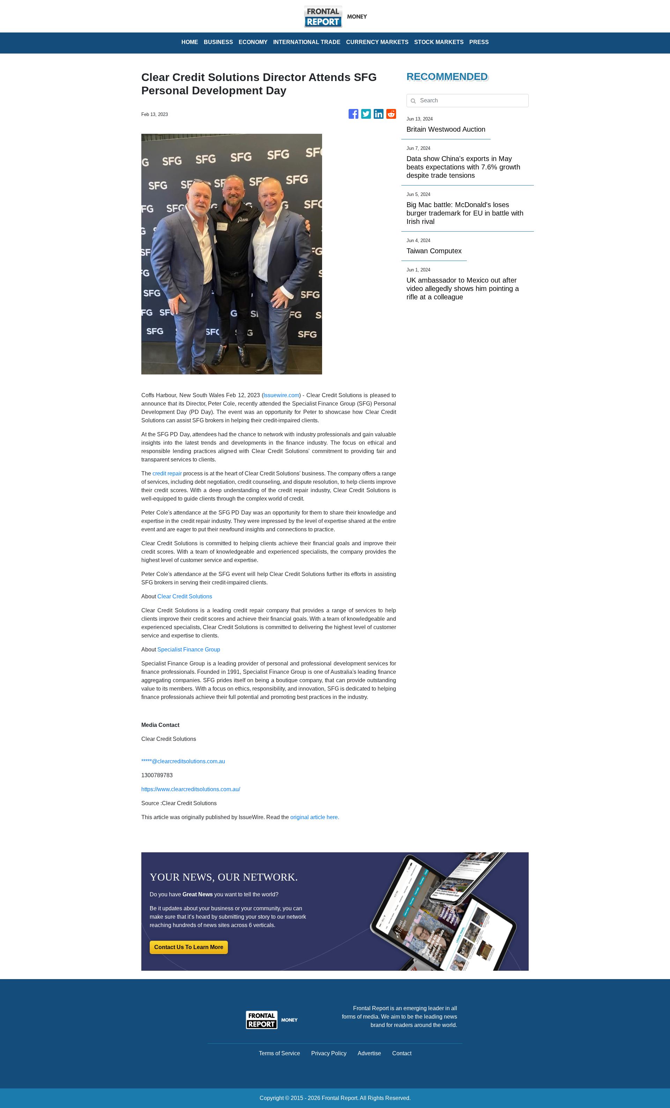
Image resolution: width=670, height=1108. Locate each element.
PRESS (479, 42)
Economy (253, 42)
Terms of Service (279, 1053)
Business (218, 42)
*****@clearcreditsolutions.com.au (183, 761)
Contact (401, 1053)
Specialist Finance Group (188, 650)
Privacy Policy (329, 1053)
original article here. (314, 817)
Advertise (369, 1053)
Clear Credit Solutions (184, 596)
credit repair (167, 473)
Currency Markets (377, 42)
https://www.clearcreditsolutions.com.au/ (190, 789)
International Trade (307, 42)
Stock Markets (439, 42)
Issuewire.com (281, 395)
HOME (189, 42)
